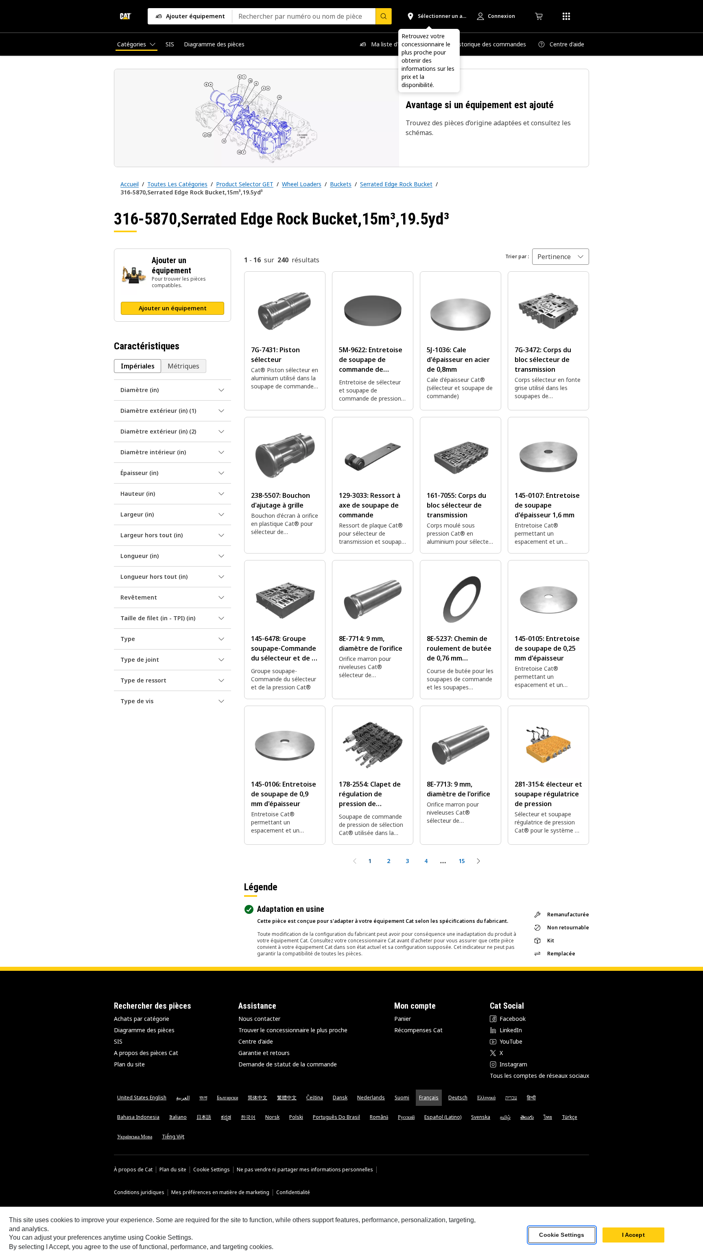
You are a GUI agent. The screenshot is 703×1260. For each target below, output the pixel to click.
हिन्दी (531, 1097)
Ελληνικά (486, 1097)
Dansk (340, 1097)
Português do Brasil (336, 1117)
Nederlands (371, 1097)
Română (379, 1117)
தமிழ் (505, 1117)
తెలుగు (527, 1117)
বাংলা (203, 1097)
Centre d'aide (255, 1041)
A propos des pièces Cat (146, 1053)
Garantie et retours (264, 1053)
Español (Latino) (442, 1117)
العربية (183, 1097)
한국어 (248, 1117)
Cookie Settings (211, 1169)
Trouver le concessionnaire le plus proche (292, 1030)
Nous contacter (259, 1018)
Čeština (314, 1097)
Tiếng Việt (173, 1136)
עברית (511, 1097)
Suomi (402, 1097)
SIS (118, 1041)
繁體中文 (287, 1097)
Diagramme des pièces (144, 1030)
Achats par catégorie (141, 1018)
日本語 (203, 1117)
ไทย (548, 1117)
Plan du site (129, 1064)
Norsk (272, 1117)
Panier (402, 1018)
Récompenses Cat (418, 1030)
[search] (384, 16)
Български (227, 1097)
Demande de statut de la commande (287, 1064)
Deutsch (457, 1097)
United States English (141, 1097)
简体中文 (257, 1097)
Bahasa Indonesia (138, 1117)
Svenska (480, 1117)
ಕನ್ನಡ (226, 1117)
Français (429, 1097)
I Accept (633, 1235)
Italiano (178, 1117)
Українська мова (134, 1136)
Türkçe (569, 1117)
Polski (296, 1117)
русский (406, 1117)
